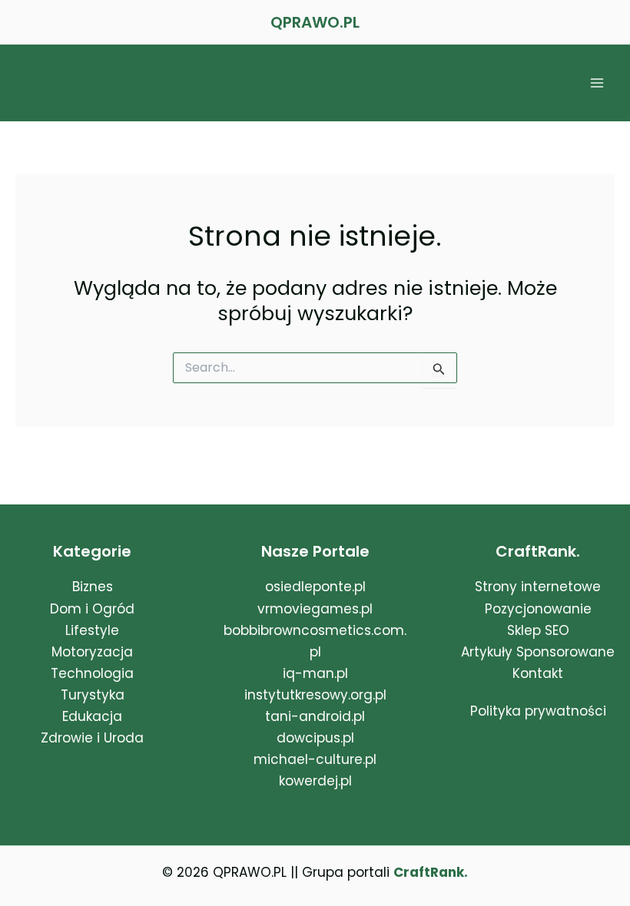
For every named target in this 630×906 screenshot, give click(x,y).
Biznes (92, 586)
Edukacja (92, 716)
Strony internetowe (538, 586)
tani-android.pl (315, 716)
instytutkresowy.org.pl (315, 695)
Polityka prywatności (538, 711)
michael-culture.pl (315, 759)
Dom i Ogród (92, 609)
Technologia (92, 673)
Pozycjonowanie (538, 609)
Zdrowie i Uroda (92, 738)
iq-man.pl (315, 673)
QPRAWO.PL (315, 22)
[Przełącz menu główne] (597, 83)
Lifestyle (92, 630)
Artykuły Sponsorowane (538, 652)
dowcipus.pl (315, 738)
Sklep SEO (538, 630)
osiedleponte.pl (315, 586)
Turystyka (92, 695)
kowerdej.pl (315, 781)
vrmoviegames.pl (315, 609)
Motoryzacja (92, 652)
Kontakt (537, 673)
